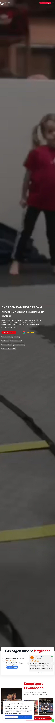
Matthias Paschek (39, 657)
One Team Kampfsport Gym (15, 659)
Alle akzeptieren (25, 717)
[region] (18, 710)
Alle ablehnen (11, 717)
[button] (51, 706)
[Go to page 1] (38, 672)
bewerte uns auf (11, 667)
